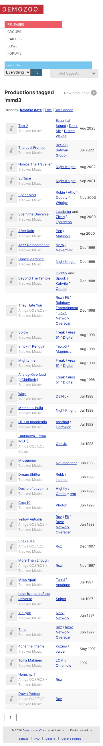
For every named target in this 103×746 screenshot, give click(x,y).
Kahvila (62, 283)
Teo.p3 (61, 346)
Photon (61, 505)
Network (63, 618)
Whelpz (62, 203)
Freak (60, 332)
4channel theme (31, 646)
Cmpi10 (24, 502)
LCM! (60, 660)
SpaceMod (27, 195)
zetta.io (23, 738)
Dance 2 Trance (31, 259)
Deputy (62, 197)
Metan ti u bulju (30, 408)
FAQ (36, 738)
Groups (14, 32)
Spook (61, 278)
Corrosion (63, 427)
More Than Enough (33, 560)
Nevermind (64, 250)
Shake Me (26, 541)
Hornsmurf (26, 674)
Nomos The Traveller (35, 164)
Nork (60, 613)
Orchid (61, 288)
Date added (64, 110)
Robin (60, 192)
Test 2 (23, 126)
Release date (31, 110)
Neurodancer (66, 463)
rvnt (73, 493)
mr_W (60, 245)
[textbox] (48, 65)
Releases (15, 24)
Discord (50, 738)
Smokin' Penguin (31, 346)
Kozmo (61, 646)
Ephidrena (64, 222)
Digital (68, 337)
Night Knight (66, 167)
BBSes (12, 46)
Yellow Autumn (30, 519)
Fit (67, 297)
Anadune (63, 585)
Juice (60, 651)
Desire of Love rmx (33, 488)
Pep (59, 231)
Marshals (63, 236)
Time (22, 629)
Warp (22, 394)
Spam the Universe (33, 214)
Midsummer (27, 460)
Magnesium (65, 351)
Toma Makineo (30, 660)
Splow (23, 332)
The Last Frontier (31, 147)
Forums (14, 53)
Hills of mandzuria (32, 422)
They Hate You (30, 305)
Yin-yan (24, 613)
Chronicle (63, 665)
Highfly (61, 273)
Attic (71, 192)
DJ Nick (62, 396)
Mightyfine (26, 360)
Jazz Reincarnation (33, 245)
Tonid (60, 579)
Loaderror (63, 211)
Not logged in (69, 73)
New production (77, 93)
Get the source (71, 738)
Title (48, 110)
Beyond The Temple (34, 278)
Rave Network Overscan (63, 318)
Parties (14, 39)
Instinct (62, 479)
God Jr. (61, 444)
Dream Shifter (29, 474)
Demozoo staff (32, 730)
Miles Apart (27, 579)
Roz (59, 297)
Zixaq (60, 217)
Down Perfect (29, 693)
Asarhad (62, 422)
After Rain (26, 231)
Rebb (60, 474)
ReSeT (61, 145)
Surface (24, 178)
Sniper (61, 599)
